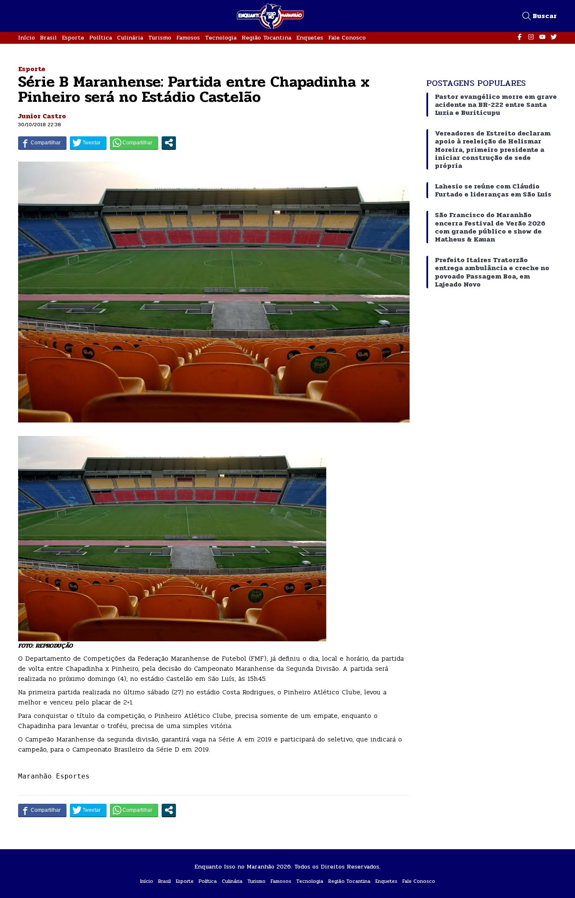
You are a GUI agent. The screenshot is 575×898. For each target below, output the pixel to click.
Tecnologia (221, 37)
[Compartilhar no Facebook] (42, 142)
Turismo (159, 37)
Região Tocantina (266, 37)
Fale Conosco (347, 37)
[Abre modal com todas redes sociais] (169, 142)
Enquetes (309, 37)
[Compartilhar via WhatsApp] (134, 142)
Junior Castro (42, 116)
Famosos (188, 37)
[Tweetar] (88, 142)
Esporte (73, 37)
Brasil (48, 37)
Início (26, 37)
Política (100, 37)
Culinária (130, 37)
